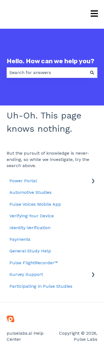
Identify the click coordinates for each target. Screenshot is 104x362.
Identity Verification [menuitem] (29, 227)
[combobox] (47, 72)
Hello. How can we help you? (50, 61)
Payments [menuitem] (20, 239)
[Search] (92, 72)
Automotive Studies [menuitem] (30, 192)
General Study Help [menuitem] (30, 250)
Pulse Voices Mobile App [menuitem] (35, 204)
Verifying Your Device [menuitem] (31, 215)
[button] (92, 181)
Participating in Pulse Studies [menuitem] (40, 286)
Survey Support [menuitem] (26, 274)
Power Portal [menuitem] (23, 180)
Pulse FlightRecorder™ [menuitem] (33, 262)
